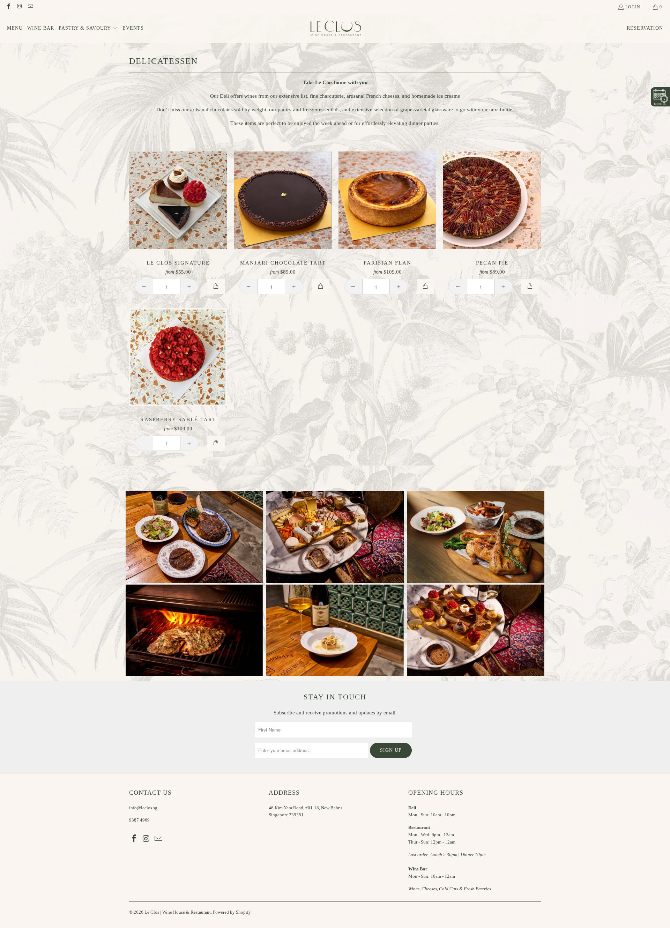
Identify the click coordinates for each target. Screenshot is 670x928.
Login (632, 7)
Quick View (178, 215)
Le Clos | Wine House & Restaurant (177, 912)
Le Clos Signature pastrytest (178, 200)
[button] (88, 28)
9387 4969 (139, 820)
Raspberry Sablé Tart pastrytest (178, 357)
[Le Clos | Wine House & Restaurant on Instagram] (19, 7)
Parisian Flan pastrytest (387, 200)
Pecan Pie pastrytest (492, 200)
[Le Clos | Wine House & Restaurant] (335, 28)
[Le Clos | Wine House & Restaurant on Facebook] (8, 7)
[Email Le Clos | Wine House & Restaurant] (30, 7)
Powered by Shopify (232, 912)
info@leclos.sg (143, 807)
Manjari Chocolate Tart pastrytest (283, 200)
